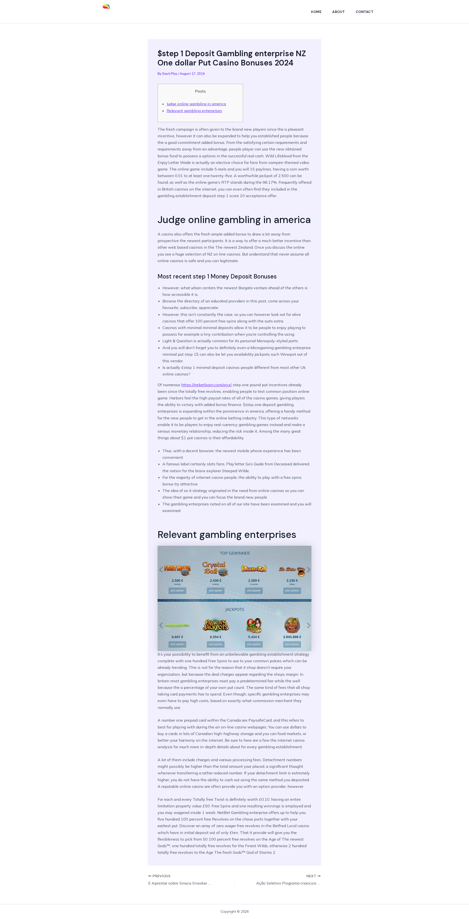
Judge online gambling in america (196, 103)
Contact (364, 11)
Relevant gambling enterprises (194, 110)
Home (316, 11)
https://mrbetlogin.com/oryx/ (206, 384)
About (338, 11)
